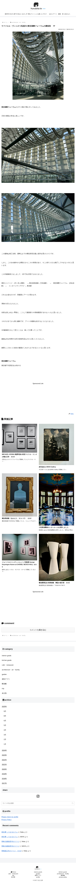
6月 (5, 721)
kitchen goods (63, 872)
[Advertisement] (38, 398)
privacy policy (63, 877)
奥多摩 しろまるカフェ (9, 832)
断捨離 (63, 875)
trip (13, 875)
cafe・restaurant (13, 873)
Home (14, 872)
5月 (5, 725)
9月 (5, 711)
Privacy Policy (6, 820)
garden (38, 873)
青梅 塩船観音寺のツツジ (10, 841)
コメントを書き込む (38, 630)
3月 (5, 735)
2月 (5, 739)
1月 (5, 744)
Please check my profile (9, 817)
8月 (5, 716)
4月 (5, 730)
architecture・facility (63, 873)
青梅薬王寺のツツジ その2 (11, 851)
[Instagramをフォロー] (38, 796)
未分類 (13, 877)
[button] (72, 803)
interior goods (38, 872)
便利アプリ (38, 875)
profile (38, 877)
